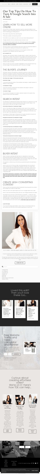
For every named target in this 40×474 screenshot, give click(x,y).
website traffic (5, 279)
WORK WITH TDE (19, 262)
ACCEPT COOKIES (35, 470)
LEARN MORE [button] (7, 431)
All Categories (5, 271)
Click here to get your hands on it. (28, 199)
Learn (6, 463)
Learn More (4, 471)
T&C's (14, 462)
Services (6, 462)
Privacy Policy (14, 461)
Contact (6, 466)
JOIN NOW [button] (34, 447)
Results (5, 465)
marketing (4, 275)
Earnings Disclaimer (14, 464)
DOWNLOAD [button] (16, 354)
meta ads (4, 276)
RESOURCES (25, 4)
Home (6, 460)
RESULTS (20, 4)
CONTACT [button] (35, 4)
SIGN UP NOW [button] (32, 431)
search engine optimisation (7, 19)
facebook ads (5, 272)
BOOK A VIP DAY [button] (20, 430)
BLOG (30, 4)
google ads (4, 274)
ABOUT (9, 4)
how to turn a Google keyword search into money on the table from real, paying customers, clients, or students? (19, 43)
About (6, 461)
